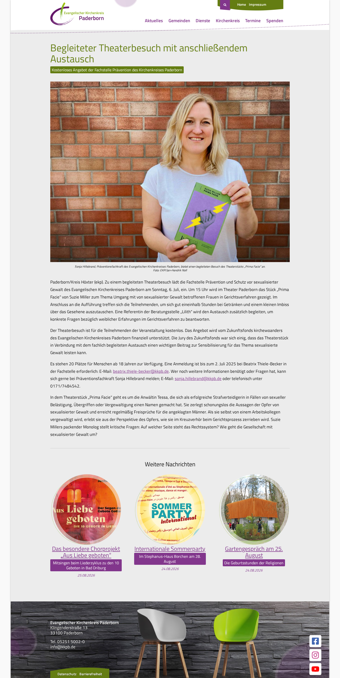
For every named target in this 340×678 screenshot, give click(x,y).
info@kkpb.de (62, 647)
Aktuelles (154, 20)
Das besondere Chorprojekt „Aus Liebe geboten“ (86, 552)
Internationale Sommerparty (169, 548)
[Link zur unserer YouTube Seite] (315, 669)
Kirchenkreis (228, 20)
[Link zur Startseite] (77, 14)
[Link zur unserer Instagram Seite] (315, 655)
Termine (253, 20)
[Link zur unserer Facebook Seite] (315, 641)
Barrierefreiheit (90, 674)
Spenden (274, 20)
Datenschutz (66, 674)
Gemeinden (179, 20)
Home (241, 4)
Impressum (257, 4)
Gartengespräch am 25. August (254, 552)
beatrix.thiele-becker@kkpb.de (141, 371)
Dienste (203, 20)
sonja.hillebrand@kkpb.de (198, 378)
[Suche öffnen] (225, 5)
